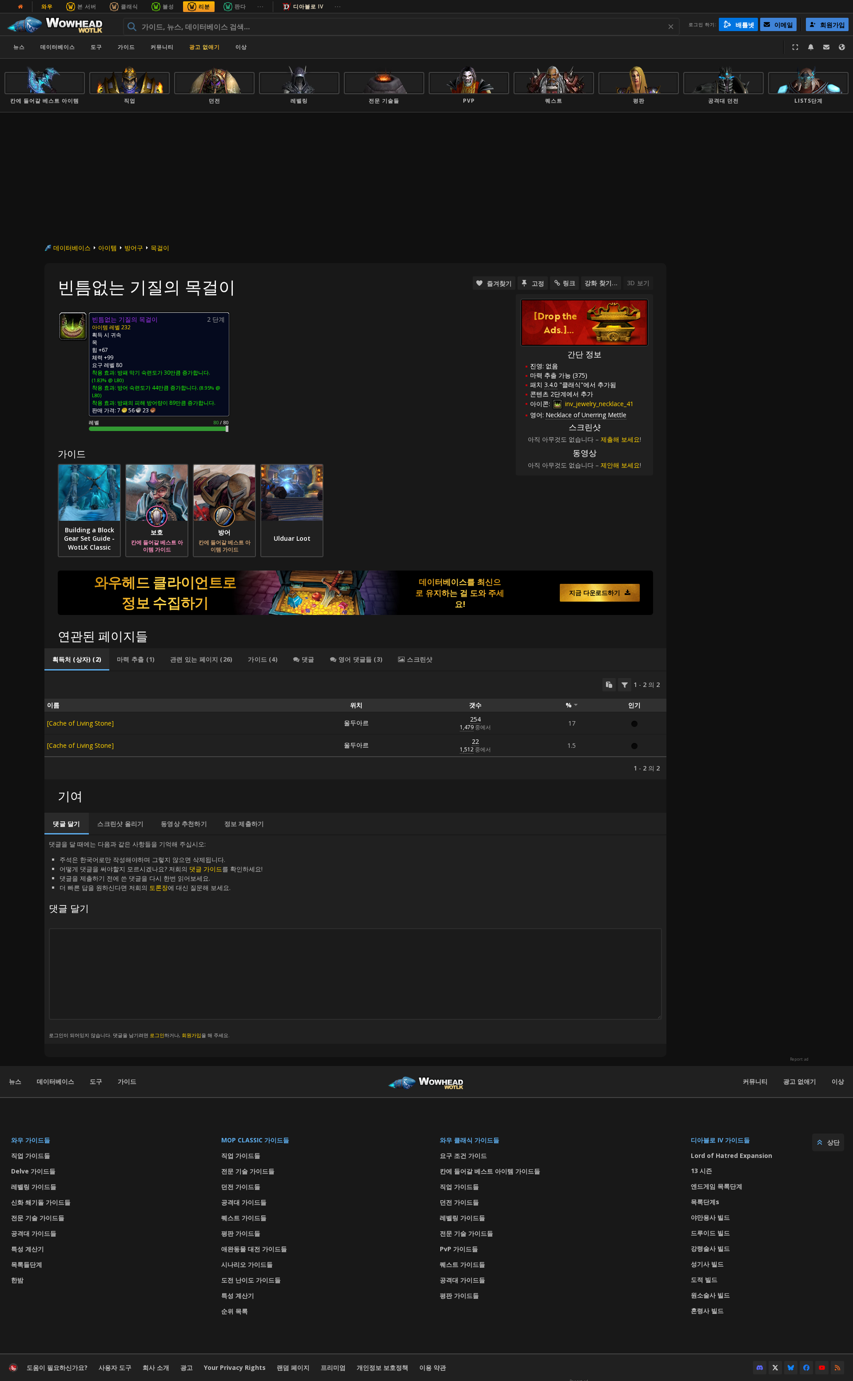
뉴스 (19, 47)
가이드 (126, 47)
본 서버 (86, 6)
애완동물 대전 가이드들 (254, 1249)
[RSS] (837, 1367)
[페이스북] (806, 1367)
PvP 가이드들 (459, 1249)
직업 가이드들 (30, 1155)
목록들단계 (26, 1264)
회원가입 (191, 1035)
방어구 (133, 247)
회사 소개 (156, 1367)
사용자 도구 (115, 1367)
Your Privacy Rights (235, 1367)
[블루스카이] (790, 1367)
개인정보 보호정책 (382, 1367)
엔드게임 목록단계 (716, 1186)
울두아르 (356, 722)
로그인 (157, 1035)
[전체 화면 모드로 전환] (795, 47)
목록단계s (705, 1201)
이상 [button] (241, 47)
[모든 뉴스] (20, 6)
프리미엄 (333, 1367)
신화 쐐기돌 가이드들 (41, 1202)
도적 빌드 (704, 1279)
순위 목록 (234, 1311)
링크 (569, 283)
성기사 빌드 (707, 1264)
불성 (168, 6)
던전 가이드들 (240, 1186)
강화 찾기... (601, 283)
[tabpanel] (355, 725)
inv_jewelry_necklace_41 (598, 403)
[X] (775, 1367)
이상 (838, 1081)
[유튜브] (822, 1367)
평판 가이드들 (240, 1233)
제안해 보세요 (620, 465)
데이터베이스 (57, 47)
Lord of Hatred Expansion (731, 1155)
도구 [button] (96, 47)
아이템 (107, 247)
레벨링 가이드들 (33, 1186)
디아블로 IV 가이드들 (720, 1140)
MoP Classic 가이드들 (255, 1140)
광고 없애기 (204, 47)
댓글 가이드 (205, 869)
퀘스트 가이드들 (244, 1217)
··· (260, 6)
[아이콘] (73, 326)
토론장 (158, 887)
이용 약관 (432, 1367)
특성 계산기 (27, 1249)
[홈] (59, 24)
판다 (240, 6)
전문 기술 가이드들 (37, 1217)
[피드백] (826, 47)
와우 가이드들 (30, 1140)
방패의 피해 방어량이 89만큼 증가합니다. (166, 403)
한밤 (17, 1280)
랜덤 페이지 (293, 1367)
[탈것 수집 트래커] (355, 593)
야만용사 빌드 (710, 1217)
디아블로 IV (308, 6)
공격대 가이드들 (33, 1233)
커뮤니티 (162, 47)
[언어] (842, 47)
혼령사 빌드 (707, 1310)
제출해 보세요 (620, 439)
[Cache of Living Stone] (80, 723)
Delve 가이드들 (33, 1171)
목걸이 (160, 247)
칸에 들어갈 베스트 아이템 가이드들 (490, 1171)
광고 (186, 1367)
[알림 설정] (810, 47)
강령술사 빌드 (710, 1248)
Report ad (799, 1059)
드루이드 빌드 (710, 1233)
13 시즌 (701, 1170)
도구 (96, 1081)
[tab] (76, 659)
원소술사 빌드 (710, 1295)
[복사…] (609, 684)
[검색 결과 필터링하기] (624, 684)
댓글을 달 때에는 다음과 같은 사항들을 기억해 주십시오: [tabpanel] (156, 939)
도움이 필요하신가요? (57, 1367)
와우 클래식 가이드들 (469, 1140)
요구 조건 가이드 (463, 1155)
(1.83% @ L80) (108, 380)
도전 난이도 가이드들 (251, 1280)
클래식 (129, 6)
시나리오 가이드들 (247, 1264)
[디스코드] (759, 1367)
